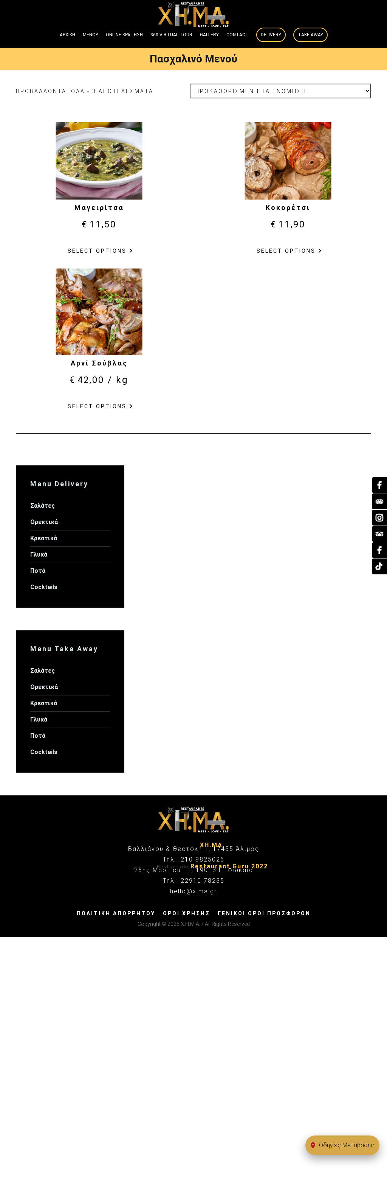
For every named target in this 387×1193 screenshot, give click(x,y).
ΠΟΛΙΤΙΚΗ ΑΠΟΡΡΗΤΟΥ (116, 913)
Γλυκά (38, 554)
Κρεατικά (43, 538)
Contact (237, 34)
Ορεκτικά (44, 522)
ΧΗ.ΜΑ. (212, 845)
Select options (97, 251)
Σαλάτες (42, 505)
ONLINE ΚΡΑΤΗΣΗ (124, 34)
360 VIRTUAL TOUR (171, 34)
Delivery (271, 34)
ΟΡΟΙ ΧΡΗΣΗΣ (186, 913)
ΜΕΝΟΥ (90, 34)
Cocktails (43, 587)
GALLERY (209, 34)
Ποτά (37, 570)
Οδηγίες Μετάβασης (346, 1145)
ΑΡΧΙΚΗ (67, 34)
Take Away (310, 34)
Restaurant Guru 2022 (229, 866)
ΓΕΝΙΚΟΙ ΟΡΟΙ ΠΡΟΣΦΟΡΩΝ (264, 913)
